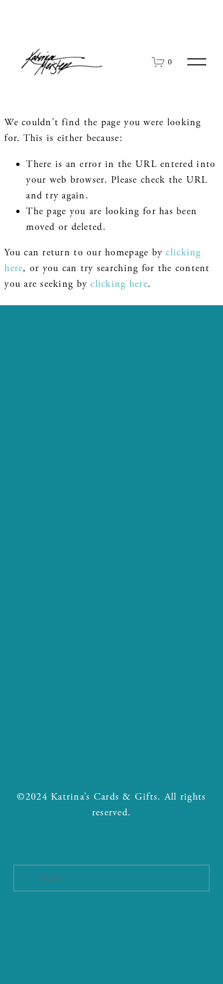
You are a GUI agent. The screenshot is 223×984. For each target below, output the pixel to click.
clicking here (119, 284)
